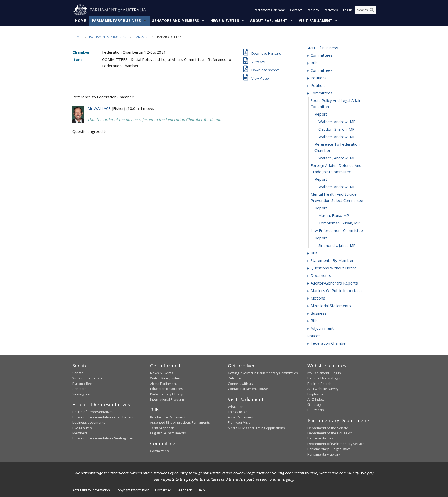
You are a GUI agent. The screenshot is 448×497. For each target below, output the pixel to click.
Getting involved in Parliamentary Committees (263, 373)
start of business (322, 47)
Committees (159, 451)
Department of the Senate (327, 427)
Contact (296, 10)
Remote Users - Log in (324, 378)
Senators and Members (175, 20)
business (319, 313)
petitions (319, 77)
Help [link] (201, 490)
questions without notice (334, 268)
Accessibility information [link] (91, 490)
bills (314, 62)
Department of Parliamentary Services (336, 443)
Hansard (141, 37)
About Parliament (269, 20)
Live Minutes (82, 427)
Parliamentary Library (166, 394)
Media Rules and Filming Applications (256, 427)
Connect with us (240, 383)
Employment (317, 394)
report (320, 114)
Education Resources (166, 388)
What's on (235, 406)
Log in (347, 10)
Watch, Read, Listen (165, 378)
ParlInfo (313, 10)
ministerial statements (331, 305)
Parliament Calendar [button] (269, 10)
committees (322, 55)
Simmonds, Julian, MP (337, 245)
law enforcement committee (337, 230)
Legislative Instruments (168, 433)
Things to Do (237, 411)
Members (79, 433)
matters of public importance (337, 290)
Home (80, 20)
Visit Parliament (315, 20)
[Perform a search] (372, 10)
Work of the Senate (87, 378)
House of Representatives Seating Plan (102, 438)
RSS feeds (315, 410)
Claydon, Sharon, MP (336, 129)
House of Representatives (92, 411)
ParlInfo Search (319, 383)
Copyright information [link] (132, 490)
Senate (77, 373)
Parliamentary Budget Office (329, 448)
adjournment (322, 328)
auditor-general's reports (334, 283)
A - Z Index (315, 399)
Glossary (314, 404)
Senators (79, 388)
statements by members (333, 260)
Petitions (235, 378)
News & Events (224, 20)
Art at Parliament (240, 417)
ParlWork (331, 10)
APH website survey (322, 388)
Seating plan (82, 394)
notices (313, 335)
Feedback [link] (184, 490)
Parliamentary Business (116, 20)
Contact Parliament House (248, 388)
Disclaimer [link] (163, 490)
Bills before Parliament (167, 417)
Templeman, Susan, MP (339, 222)
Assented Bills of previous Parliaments (180, 422)
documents (321, 275)
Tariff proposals (162, 427)
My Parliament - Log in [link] (324, 373)
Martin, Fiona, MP (333, 215)
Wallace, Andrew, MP (337, 121)
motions (318, 298)
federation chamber (329, 343)
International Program (167, 399)
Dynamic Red (82, 383)
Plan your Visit (239, 422)
